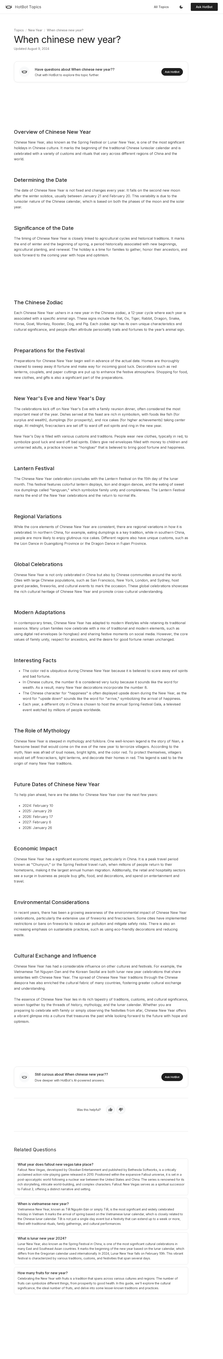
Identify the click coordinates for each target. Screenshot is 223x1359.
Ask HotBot (204, 7)
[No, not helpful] (121, 1109)
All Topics (161, 7)
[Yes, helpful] (110, 1109)
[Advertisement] (101, 102)
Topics (19, 30)
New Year (35, 30)
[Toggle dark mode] (181, 7)
